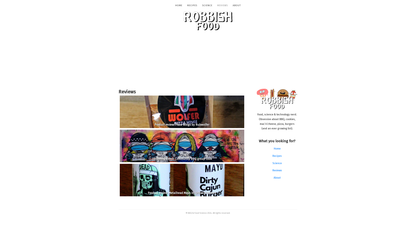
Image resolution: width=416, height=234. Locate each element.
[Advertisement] (208, 64)
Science (207, 5)
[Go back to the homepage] (208, 29)
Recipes (192, 5)
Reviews (222, 5)
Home (178, 5)
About (237, 5)
